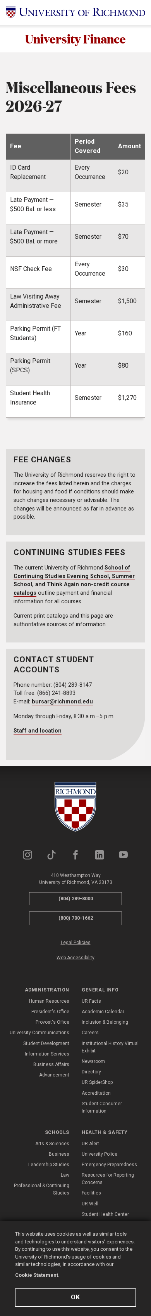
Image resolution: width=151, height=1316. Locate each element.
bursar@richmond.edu (62, 701)
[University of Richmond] (75, 12)
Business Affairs (51, 1064)
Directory (91, 1072)
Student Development (46, 1043)
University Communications (39, 1032)
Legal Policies (76, 942)
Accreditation (96, 1093)
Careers (90, 1032)
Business (59, 1154)
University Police (99, 1154)
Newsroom (93, 1061)
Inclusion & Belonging (105, 1022)
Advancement (54, 1075)
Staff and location (38, 730)
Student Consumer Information (102, 1107)
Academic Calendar (103, 1011)
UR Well (90, 1204)
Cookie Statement (36, 1275)
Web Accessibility (75, 957)
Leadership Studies (48, 1164)
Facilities (91, 1193)
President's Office (50, 1011)
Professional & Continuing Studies (41, 1189)
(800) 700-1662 (75, 918)
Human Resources (49, 1001)
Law (65, 1175)
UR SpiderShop (97, 1082)
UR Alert (90, 1143)
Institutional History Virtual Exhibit (110, 1047)
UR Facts (91, 1001)
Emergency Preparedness (109, 1164)
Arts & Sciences (52, 1143)
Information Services (47, 1054)
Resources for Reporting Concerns (108, 1178)
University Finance (75, 38)
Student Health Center (105, 1214)
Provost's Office (52, 1022)
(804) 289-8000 (75, 898)
